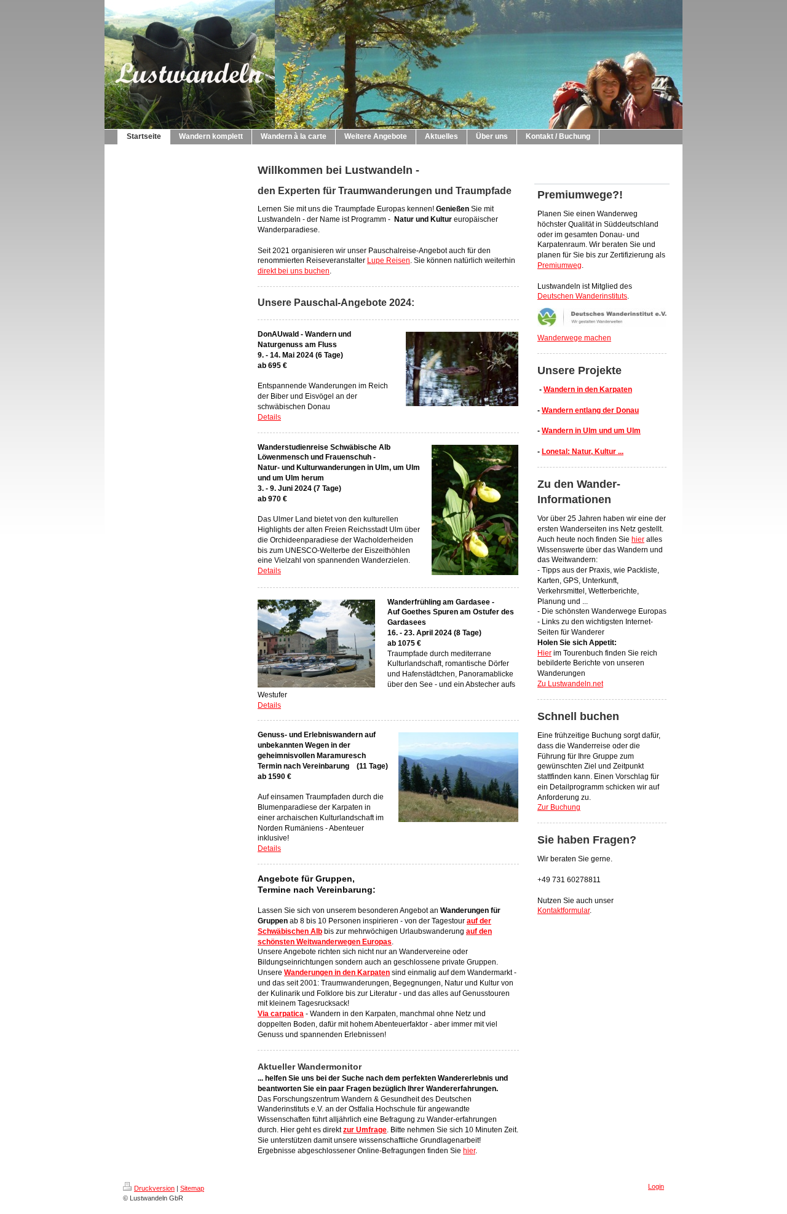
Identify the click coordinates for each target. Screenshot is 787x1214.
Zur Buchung (558, 807)
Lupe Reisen (388, 260)
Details (269, 417)
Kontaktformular (563, 910)
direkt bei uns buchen (294, 271)
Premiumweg (559, 265)
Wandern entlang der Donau (590, 410)
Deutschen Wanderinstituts (582, 296)
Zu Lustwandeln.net (570, 683)
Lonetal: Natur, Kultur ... (582, 451)
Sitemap (192, 1188)
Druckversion (154, 1188)
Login (656, 1186)
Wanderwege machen (574, 338)
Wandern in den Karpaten (588, 389)
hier (469, 1150)
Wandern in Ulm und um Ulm (591, 430)
